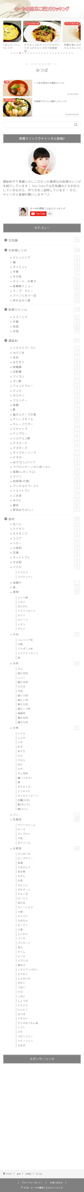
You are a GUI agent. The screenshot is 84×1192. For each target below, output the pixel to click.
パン (45, 814)
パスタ (45, 567)
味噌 (45, 405)
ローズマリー (25, 858)
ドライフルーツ (27, 610)
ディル (21, 956)
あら (20, 764)
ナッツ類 (23, 597)
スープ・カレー (45, 291)
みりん (45, 500)
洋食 (45, 331)
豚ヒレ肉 (23, 700)
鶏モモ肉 (23, 722)
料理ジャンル (43, 310)
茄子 (20, 947)
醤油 (45, 505)
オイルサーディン (28, 795)
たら (20, 755)
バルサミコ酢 (45, 438)
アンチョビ (24, 791)
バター (45, 543)
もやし (21, 876)
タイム (21, 951)
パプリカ (23, 960)
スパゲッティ (25, 577)
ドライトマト (45, 490)
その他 (45, 276)
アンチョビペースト (45, 486)
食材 (43, 519)
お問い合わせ (56, 1182)
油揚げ (45, 582)
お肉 (45, 663)
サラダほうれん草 (28, 1023)
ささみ (21, 686)
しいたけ (23, 934)
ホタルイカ (24, 786)
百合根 (21, 871)
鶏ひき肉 (23, 682)
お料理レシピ (43, 250)
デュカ (45, 391)
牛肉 (20, 691)
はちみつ (45, 362)
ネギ (20, 1032)
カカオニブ (45, 533)
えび (20, 769)
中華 (45, 271)
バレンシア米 (25, 640)
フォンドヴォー (45, 386)
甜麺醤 (45, 367)
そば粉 (45, 562)
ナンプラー (45, 433)
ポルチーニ (24, 889)
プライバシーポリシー (32, 1182)
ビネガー (45, 457)
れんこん (23, 885)
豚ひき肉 (23, 673)
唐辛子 (21, 965)
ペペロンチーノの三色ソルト (45, 467)
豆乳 (45, 357)
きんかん (23, 606)
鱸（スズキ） (25, 778)
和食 (45, 326)
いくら (21, 733)
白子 (20, 746)
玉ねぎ (21, 1045)
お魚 (45, 728)
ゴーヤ (21, 938)
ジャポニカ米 (25, 648)
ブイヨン (45, 376)
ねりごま (45, 352)
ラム (20, 668)
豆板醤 (45, 371)
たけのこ (23, 974)
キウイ (21, 615)
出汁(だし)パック (45, 462)
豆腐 (45, 552)
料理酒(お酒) (45, 481)
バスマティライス (28, 653)
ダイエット (45, 267)
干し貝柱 (23, 773)
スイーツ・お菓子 (45, 281)
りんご (21, 628)
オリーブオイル (45, 419)
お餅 (20, 644)
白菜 (20, 880)
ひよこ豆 (23, 894)
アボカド (23, 1018)
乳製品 (45, 819)
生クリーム (24, 842)
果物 (45, 592)
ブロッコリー (25, 1036)
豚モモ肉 (23, 704)
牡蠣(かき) (24, 800)
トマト (21, 1027)
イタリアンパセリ (28, 969)
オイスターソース (45, 452)
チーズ (21, 829)
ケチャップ (45, 429)
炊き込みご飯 (45, 300)
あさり (21, 751)
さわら (21, 760)
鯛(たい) (23, 809)
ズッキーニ (24, 943)
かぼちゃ (23, 920)
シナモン (45, 529)
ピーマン (23, 925)
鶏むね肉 (23, 717)
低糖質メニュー (45, 286)
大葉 (20, 929)
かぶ (20, 991)
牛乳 (20, 838)
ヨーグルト (24, 833)
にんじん (23, 1005)
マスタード (45, 443)
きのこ (21, 983)
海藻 (20, 862)
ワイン (45, 476)
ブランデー (45, 400)
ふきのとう (24, 867)
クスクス (23, 572)
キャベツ (23, 916)
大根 (20, 911)
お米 (45, 634)
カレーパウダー (45, 424)
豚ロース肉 (24, 708)
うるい (21, 987)
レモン (21, 624)
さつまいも (24, 853)
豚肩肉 (21, 713)
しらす (21, 738)
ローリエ (23, 898)
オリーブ (23, 619)
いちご (21, 602)
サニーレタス (25, 907)
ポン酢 (45, 381)
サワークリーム (27, 825)
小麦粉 (45, 548)
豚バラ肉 (23, 695)
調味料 (43, 341)
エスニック (45, 317)
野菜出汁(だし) (45, 510)
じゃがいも (24, 978)
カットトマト (45, 557)
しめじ (21, 996)
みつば (21, 1014)
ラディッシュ (25, 1040)
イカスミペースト (45, 348)
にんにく (23, 1009)
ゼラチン (45, 395)
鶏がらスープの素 (45, 414)
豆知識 (43, 240)
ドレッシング (45, 257)
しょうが (23, 1000)
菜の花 (21, 902)
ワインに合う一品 (45, 295)
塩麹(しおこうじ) (45, 472)
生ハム (45, 524)
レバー (21, 677)
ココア (45, 538)
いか (20, 742)
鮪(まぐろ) (24, 804)
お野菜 (45, 848)
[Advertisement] (42, 1117)
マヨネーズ (45, 448)
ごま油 (45, 495)
